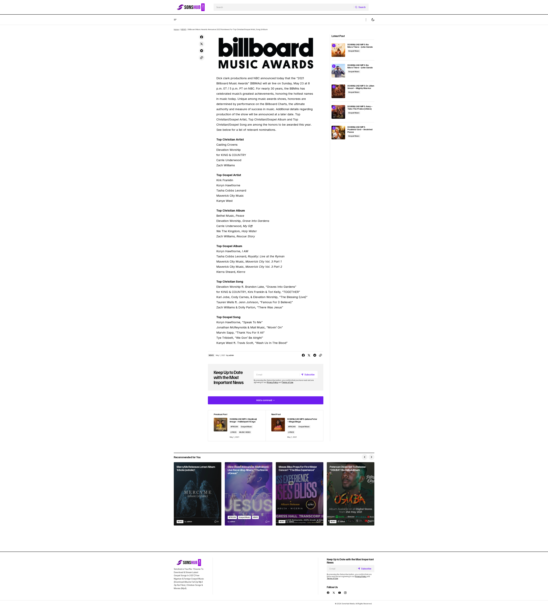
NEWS (183, 29)
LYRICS (234, 432)
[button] (175, 20)
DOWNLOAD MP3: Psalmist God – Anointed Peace (360, 129)
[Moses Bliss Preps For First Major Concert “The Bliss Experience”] (299, 494)
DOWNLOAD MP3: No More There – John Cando (360, 45)
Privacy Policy (272, 382)
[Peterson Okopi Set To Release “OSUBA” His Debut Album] (350, 494)
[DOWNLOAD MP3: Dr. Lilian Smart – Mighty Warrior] (338, 91)
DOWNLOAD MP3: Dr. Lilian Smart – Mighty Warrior (360, 87)
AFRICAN (234, 427)
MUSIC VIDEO (244, 432)
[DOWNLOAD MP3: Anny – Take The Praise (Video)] (338, 112)
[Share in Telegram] (201, 50)
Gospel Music (246, 427)
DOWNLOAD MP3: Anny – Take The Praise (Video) (360, 107)
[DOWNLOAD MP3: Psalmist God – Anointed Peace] (338, 132)
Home (176, 29)
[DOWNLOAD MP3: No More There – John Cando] (338, 50)
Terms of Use (287, 382)
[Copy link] (201, 57)
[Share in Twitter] (201, 44)
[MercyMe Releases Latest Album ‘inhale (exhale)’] (197, 494)
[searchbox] (284, 7)
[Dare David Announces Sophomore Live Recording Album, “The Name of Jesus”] (248, 494)
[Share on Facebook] (201, 37)
